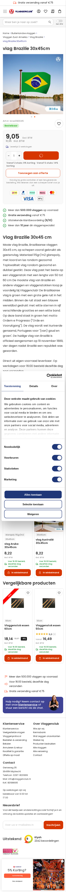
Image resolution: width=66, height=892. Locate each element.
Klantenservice (10, 728)
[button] (31, 116)
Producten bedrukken (44, 743)
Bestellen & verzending (15, 740)
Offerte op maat (11, 755)
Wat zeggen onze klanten (46, 736)
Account (38, 11)
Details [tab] (33, 385)
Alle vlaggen (39, 747)
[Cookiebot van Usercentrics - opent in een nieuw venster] (47, 376)
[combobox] (28, 22)
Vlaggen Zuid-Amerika (15, 37)
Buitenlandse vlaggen (23, 33)
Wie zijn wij (38, 728)
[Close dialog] (62, 861)
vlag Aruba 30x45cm (11, 545)
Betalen (7, 743)
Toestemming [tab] (12, 385)
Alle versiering (40, 751)
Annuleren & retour (12, 747)
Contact (37, 755)
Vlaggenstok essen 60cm (16, 627)
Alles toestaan (33, 494)
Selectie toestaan (33, 504)
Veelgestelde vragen (14, 732)
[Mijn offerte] (52, 11)
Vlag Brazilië (36, 37)
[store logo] (21, 11)
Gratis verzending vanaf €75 (35, 2)
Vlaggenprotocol (12, 736)
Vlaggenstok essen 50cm (48, 627)
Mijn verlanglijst (45, 11)
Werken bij (38, 740)
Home (6, 33)
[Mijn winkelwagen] (59, 11)
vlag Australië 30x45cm (45, 541)
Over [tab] (54, 385)
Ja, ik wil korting (17, 876)
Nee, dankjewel (17, 881)
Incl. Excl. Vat (59, 21)
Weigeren (33, 513)
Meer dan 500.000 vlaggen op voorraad (33, 676)
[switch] (57, 458)
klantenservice (27, 704)
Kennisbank (39, 732)
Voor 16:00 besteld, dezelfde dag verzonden (29, 684)
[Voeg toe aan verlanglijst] (59, 123)
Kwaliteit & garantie (13, 751)
